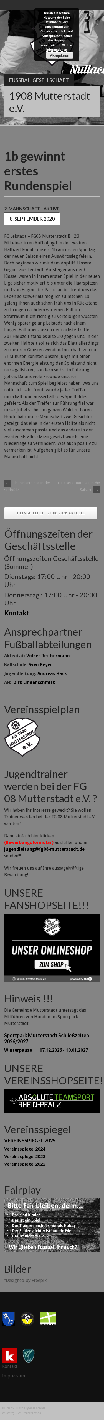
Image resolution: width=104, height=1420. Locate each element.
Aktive (51, 208)
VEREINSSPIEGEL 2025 (29, 1140)
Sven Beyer (40, 664)
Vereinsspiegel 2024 (24, 1148)
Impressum (13, 1376)
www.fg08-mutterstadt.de (21, 1413)
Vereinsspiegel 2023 (24, 1156)
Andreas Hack (52, 673)
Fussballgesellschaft (39, 80)
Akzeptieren (59, 55)
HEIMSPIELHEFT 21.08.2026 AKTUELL (51, 513)
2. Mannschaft (22, 208)
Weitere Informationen (59, 47)
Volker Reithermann (48, 655)
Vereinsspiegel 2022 (24, 1163)
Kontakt (16, 613)
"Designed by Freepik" (26, 1280)
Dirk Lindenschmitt (34, 682)
